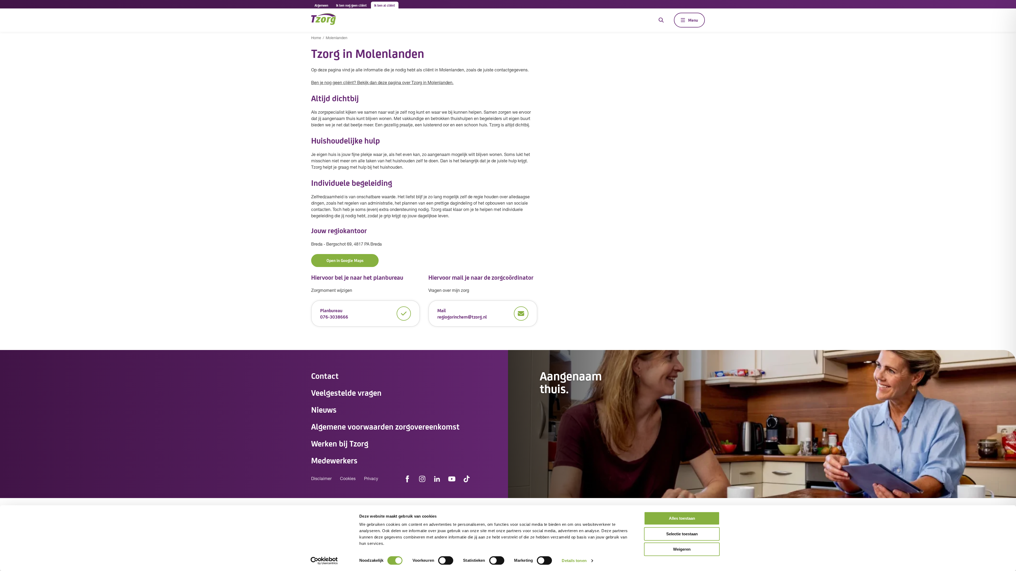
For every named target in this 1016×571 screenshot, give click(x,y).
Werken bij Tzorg (339, 443)
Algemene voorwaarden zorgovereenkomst (385, 426)
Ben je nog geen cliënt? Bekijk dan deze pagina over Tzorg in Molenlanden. (382, 83)
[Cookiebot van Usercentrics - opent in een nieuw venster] (324, 561)
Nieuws (324, 409)
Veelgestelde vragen (346, 392)
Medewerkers (334, 460)
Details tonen (574, 560)
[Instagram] (422, 479)
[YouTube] (452, 479)
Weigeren (682, 549)
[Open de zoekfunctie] (661, 20)
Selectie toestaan (682, 534)
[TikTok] (466, 479)
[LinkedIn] (437, 479)
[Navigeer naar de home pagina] (323, 20)
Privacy (371, 479)
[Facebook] (407, 479)
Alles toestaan (682, 518)
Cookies (348, 479)
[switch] (445, 560)
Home (316, 38)
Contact (325, 375)
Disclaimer (321, 479)
